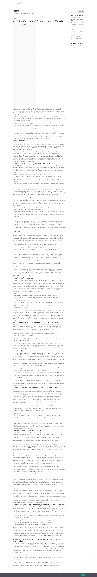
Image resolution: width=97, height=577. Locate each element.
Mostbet (17, 96)
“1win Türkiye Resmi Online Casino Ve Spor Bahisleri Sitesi (77, 24)
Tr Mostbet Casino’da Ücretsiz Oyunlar (24, 34)
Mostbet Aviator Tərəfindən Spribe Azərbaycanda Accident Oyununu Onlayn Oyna (23, 63)
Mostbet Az (17, 41)
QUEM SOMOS (51, 3)
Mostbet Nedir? (18, 92)
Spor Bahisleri (18, 25)
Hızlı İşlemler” (18, 89)
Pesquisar (81, 11)
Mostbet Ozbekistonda (20, 36)
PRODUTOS (59, 3)
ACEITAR (83, 574)
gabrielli (17, 13)
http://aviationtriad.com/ (41, 161)
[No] (95, 575)
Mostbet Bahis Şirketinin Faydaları (23, 77)
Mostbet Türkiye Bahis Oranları (22, 94)
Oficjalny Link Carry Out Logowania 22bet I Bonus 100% (77, 19)
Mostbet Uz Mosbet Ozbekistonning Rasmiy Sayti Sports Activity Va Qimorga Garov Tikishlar (24, 69)
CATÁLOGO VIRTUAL (69, 3)
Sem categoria (30, 13)
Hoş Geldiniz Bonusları (20, 84)
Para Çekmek (18, 48)
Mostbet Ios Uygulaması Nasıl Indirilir (24, 46)
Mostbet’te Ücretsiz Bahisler (22, 82)
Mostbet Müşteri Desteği (21, 31)
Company (17, 32)
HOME (44, 3)
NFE (76, 3)
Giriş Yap (17, 49)
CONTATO (81, 3)
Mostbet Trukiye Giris (20, 72)
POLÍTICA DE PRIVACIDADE (74, 574)
